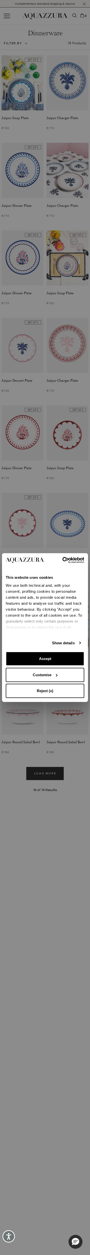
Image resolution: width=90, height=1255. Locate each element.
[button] (75, 1242)
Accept (45, 659)
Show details (63, 643)
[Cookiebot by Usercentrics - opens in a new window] (64, 560)
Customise (42, 675)
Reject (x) (45, 691)
